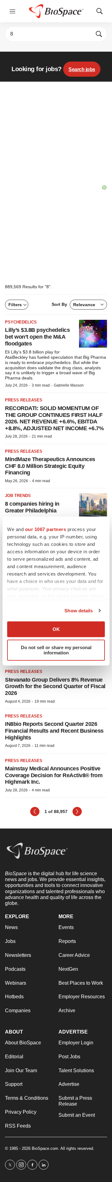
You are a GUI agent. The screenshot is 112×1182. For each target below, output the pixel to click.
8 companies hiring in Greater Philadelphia (32, 507)
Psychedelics (21, 322)
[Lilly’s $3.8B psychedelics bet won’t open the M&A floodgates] (93, 334)
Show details (78, 610)
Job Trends (18, 495)
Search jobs (81, 69)
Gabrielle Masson (69, 385)
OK (56, 629)
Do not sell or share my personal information (56, 650)
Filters (15, 304)
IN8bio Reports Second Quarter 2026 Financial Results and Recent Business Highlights (54, 730)
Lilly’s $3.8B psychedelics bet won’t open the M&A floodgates (37, 336)
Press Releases (23, 400)
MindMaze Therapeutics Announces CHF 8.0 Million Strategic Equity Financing (50, 466)
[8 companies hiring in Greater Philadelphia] (93, 507)
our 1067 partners (45, 529)
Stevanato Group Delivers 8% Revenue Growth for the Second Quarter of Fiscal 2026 (55, 686)
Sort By (73, 304)
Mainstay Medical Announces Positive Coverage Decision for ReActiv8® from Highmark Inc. (53, 775)
